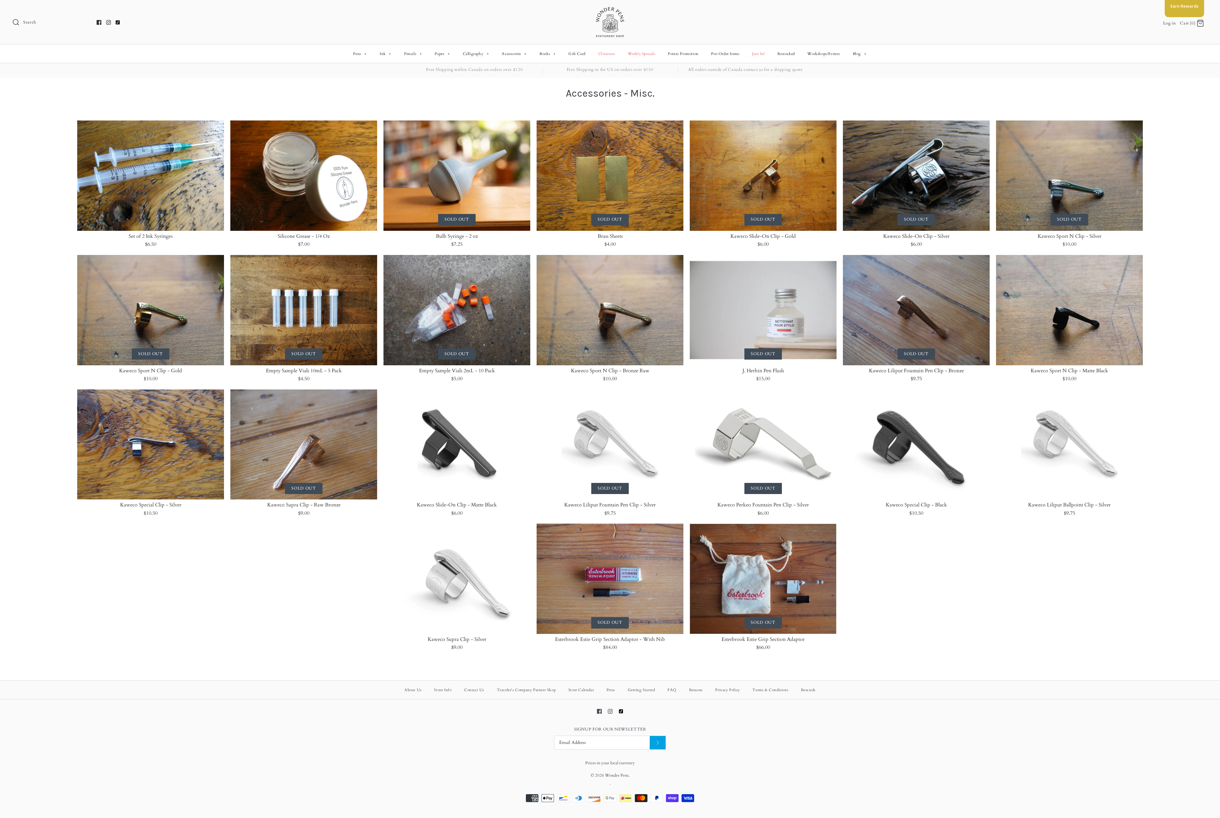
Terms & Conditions (770, 689)
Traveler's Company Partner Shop (526, 689)
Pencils (413, 53)
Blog (859, 53)
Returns (696, 689)
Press (611, 689)
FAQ (672, 689)
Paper (442, 53)
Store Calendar (581, 689)
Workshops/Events (823, 53)
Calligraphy (476, 53)
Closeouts (606, 53)
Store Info (442, 689)
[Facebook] (99, 22)
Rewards (808, 689)
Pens (359, 53)
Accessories (514, 53)
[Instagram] (108, 22)
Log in (1169, 23)
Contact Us (474, 689)
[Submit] (658, 743)
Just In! (758, 53)
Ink (385, 53)
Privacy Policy (727, 689)
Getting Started (641, 689)
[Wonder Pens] (610, 10)
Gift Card (576, 53)
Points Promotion (683, 53)
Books (547, 53)
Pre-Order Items (725, 53)
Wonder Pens (616, 775)
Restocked (786, 53)
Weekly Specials (641, 53)
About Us (413, 689)
